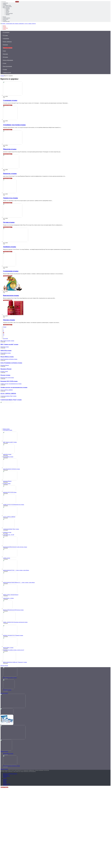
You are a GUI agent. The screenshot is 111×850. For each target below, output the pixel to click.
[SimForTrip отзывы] (9, 453)
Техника (5, 69)
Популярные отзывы (7, 430)
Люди (4, 51)
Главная (2, 75)
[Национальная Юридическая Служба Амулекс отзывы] (10, 545)
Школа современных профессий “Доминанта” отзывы (15, 662)
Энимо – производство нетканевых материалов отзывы (15, 622)
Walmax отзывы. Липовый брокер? (10, 594)
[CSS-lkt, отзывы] (10, 556)
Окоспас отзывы (9, 320)
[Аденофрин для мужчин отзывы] (10, 119)
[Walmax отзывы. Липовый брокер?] (10, 593)
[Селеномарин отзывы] (9, 266)
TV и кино (5, 35)
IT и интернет (6, 32)
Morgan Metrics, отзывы (8, 647)
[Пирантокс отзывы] (11, 168)
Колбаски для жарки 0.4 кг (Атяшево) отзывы (13, 635)
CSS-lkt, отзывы (6, 558)
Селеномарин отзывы (10, 271)
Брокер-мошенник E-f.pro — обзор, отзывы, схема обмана (16, 570)
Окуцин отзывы (9, 222)
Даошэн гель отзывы (10, 198)
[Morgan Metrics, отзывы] (10, 646)
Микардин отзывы (9, 149)
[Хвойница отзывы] (15, 241)
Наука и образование (8, 60)
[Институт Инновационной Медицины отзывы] (7, 608)
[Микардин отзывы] (12, 144)
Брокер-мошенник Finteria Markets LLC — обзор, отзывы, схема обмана (19, 582)
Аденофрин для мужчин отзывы (14, 125)
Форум (4, 16)
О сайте (4, 20)
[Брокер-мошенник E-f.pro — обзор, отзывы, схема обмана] (10, 569)
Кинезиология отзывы (11, 295)
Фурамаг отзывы (5, 375)
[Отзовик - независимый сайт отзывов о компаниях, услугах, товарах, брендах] (18, 23)
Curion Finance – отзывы (8, 598)
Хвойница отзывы (9, 246)
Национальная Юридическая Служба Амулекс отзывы (15, 546)
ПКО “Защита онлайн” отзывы (9, 344)
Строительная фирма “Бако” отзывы (11, 399)
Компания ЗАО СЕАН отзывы (9, 381)
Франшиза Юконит (6, 369)
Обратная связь (6, 21)
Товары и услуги (7, 72)
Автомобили (6, 38)
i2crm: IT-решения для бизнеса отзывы (11, 362)
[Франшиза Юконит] (10, 480)
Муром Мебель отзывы (7, 356)
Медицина (5, 57)
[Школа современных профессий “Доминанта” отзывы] (9, 661)
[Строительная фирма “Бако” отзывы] (9, 527)
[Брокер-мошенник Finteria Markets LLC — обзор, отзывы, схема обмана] (10, 581)
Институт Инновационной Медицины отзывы (13, 609)
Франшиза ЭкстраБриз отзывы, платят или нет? (13, 649)
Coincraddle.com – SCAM (8, 534)
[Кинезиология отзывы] (12, 290)
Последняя (5, 338)
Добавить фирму (6, 17)
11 (3, 333)
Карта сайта (5, 19)
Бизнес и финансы (7, 41)
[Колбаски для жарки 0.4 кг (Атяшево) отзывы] (10, 634)
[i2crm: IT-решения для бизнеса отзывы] (10, 467)
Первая (4, 326)
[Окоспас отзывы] (15, 314)
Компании (5, 44)
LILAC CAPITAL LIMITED (8, 393)
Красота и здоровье (7, 47)
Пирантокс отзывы (10, 173)
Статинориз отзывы (10, 100)
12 (3, 335)
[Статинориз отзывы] (12, 95)
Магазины (5, 54)
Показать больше (4, 665)
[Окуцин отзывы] (12, 217)
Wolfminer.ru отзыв (7, 532)
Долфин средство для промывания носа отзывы (14, 387)
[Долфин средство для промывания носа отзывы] (9, 503)
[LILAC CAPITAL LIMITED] (10, 515)
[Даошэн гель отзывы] (10, 192)
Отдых (4, 63)
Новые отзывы (6, 428)
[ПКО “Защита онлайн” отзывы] (10, 441)
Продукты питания (7, 66)
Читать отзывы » (7, 105)
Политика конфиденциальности (10, 773)
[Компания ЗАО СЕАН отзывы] (9, 491)
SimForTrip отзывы (6, 350)
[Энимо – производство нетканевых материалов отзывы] (9, 621)
